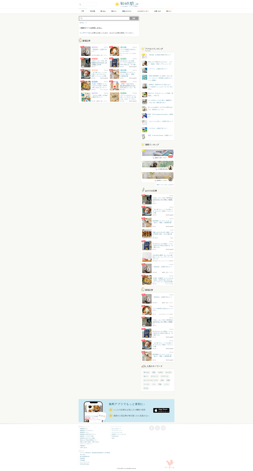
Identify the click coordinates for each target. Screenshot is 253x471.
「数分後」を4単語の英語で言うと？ (159, 55)
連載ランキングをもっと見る (164, 184)
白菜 (162, 380)
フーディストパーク (117, 432)
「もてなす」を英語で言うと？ (158, 128)
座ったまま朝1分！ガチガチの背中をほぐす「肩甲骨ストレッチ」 (160, 108)
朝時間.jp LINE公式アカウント (88, 434)
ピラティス (164, 376)
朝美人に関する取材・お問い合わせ (89, 442)
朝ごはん (146, 372)
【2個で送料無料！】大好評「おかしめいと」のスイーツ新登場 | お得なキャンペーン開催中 (160, 78)
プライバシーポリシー (86, 443)
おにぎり (168, 372)
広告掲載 (82, 460)
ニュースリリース (85, 462)
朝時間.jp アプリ (84, 432)
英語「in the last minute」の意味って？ (160, 135)
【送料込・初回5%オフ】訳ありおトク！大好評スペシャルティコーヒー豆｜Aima (160, 87)
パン (153, 384)
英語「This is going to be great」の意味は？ (160, 115)
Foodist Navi (115, 436)
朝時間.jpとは (83, 428)
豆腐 (168, 380)
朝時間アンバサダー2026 (86, 436)
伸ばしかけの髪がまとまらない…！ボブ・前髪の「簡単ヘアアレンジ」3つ (160, 63)
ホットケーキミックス (151, 380)
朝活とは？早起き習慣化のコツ (88, 440)
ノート (166, 384)
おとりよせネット (116, 428)
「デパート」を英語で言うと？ (158, 69)
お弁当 (160, 372)
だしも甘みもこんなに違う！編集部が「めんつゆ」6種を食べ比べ (160, 101)
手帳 (159, 384)
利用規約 (82, 445)
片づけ (146, 388)
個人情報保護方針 (85, 456)
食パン (146, 376)
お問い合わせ (83, 447)
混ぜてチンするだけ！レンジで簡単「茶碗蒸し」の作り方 (158, 94)
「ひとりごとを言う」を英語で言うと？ (160, 121)
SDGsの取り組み (84, 464)
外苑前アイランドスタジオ (119, 434)
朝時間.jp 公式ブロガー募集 (87, 438)
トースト (146, 384)
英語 (153, 372)
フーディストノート (117, 430)
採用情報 (82, 458)
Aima (113, 438)
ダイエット (154, 376)
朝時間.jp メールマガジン (86, 430)
